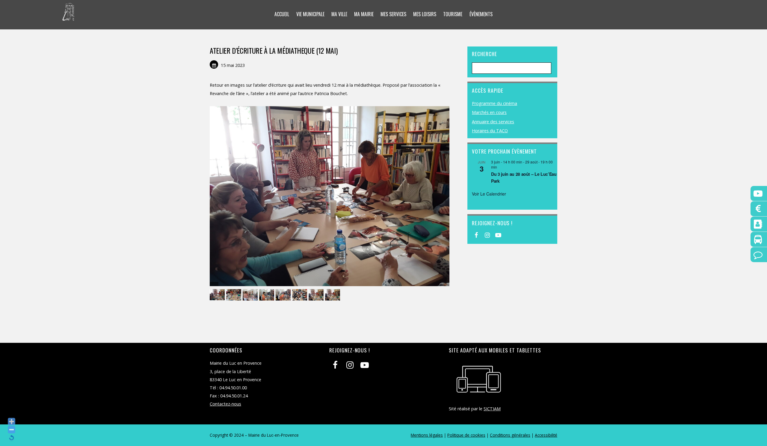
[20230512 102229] (251, 295)
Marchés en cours (489, 112)
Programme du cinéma (494, 103)
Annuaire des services (493, 121)
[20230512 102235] (267, 295)
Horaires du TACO (490, 130)
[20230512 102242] (284, 295)
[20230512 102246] (300, 295)
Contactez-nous (225, 404)
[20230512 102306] (317, 295)
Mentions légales (427, 435)
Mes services (393, 14)
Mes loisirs (424, 14)
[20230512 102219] (234, 295)
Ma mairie (364, 14)
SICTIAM (492, 409)
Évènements (481, 14)
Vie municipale (310, 14)
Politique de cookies (466, 435)
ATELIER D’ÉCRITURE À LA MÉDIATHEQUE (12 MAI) (273, 50)
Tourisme (452, 14)
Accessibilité (546, 435)
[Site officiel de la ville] (68, 17)
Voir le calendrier (489, 194)
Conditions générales (510, 435)
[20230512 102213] (218, 295)
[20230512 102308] (333, 295)
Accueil (281, 14)
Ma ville (339, 14)
